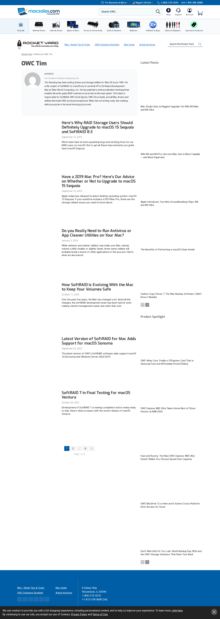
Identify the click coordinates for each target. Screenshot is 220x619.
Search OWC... (109, 11)
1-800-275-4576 (169, 2)
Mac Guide (129, 44)
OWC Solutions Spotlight (107, 44)
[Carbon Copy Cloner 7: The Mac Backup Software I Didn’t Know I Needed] (171, 273)
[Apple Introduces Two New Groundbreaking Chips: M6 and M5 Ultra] (171, 181)
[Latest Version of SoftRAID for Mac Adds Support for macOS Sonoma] (39, 347)
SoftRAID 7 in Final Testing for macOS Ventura (96, 395)
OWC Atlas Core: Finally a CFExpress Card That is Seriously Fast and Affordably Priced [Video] (167, 362)
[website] (45, 110)
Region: (143, 2)
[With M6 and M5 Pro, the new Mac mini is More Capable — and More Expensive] (171, 133)
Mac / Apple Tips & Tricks (77, 44)
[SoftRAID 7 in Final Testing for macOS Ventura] (39, 401)
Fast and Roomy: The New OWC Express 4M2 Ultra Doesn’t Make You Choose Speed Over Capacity (168, 457)
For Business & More (115, 2)
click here (177, 610)
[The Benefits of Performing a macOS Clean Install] (171, 229)
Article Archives (147, 44)
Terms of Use (100, 614)
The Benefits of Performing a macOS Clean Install (167, 249)
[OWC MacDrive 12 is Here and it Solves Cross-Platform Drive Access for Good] (171, 483)
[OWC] (38, 12)
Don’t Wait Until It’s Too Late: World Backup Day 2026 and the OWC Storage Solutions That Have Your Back (171, 553)
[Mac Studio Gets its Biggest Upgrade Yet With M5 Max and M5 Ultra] (171, 86)
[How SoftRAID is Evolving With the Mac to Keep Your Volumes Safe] (39, 293)
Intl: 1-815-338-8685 (192, 2)
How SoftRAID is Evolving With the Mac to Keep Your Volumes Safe (97, 287)
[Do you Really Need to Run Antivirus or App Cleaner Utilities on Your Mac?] (39, 239)
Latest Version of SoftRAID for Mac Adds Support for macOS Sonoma (99, 341)
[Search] (158, 12)
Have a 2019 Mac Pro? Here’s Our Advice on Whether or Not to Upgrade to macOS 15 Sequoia (99, 181)
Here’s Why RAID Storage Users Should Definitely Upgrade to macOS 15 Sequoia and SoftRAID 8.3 (98, 127)
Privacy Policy (79, 614)
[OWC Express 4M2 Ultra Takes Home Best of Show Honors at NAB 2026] (171, 387)
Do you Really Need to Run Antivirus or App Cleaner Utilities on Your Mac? (96, 233)
